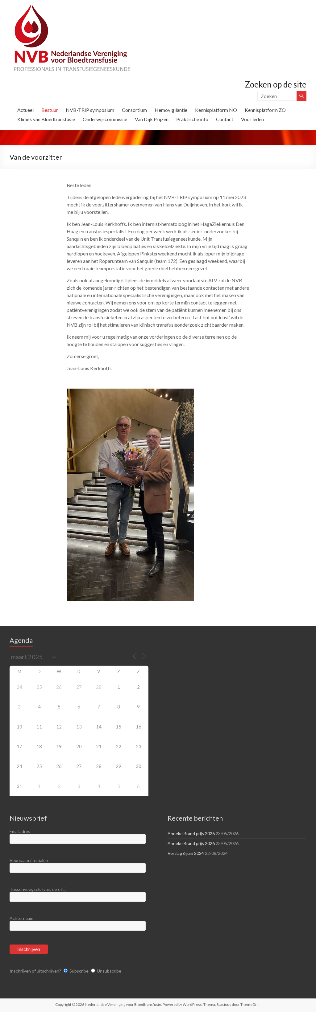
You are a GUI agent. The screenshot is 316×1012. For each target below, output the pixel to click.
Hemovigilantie (171, 110)
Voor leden (252, 119)
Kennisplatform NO (216, 110)
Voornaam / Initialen (29, 860)
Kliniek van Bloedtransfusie (46, 119)
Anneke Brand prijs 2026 (191, 833)
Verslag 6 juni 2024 (186, 853)
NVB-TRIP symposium (90, 110)
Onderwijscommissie (105, 119)
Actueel (25, 110)
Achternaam (21, 918)
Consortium (134, 110)
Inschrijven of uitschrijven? (35, 970)
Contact (224, 119)
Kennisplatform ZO (265, 110)
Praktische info (192, 119)
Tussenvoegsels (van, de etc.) (38, 889)
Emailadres (20, 831)
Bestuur (49, 110)
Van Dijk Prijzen (151, 119)
